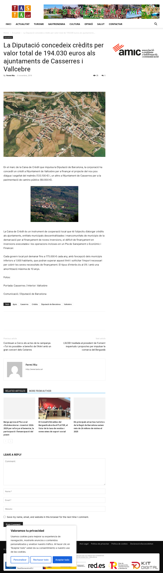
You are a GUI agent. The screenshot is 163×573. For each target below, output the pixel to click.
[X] (14, 82)
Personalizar (20, 559)
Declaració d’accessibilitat (141, 543)
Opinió (89, 24)
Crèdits (35, 304)
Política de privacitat (100, 543)
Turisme (39, 24)
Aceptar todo (62, 559)
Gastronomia (56, 24)
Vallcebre (68, 304)
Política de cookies (119, 543)
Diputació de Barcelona (50, 304)
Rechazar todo (41, 559)
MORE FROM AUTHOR (40, 391)
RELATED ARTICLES (15, 391)
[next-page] (11, 441)
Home (6, 32)
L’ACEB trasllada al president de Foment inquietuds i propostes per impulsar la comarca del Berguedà (84, 346)
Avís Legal (84, 543)
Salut (100, 24)
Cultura (75, 24)
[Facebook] (7, 82)
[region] (41, 546)
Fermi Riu (10, 75)
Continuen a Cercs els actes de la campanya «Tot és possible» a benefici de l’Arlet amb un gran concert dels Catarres (27, 346)
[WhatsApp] (28, 82)
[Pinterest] (21, 82)
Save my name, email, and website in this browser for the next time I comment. (48, 517)
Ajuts (15, 304)
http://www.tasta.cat (34, 369)
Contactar (115, 24)
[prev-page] (5, 441)
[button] (155, 24)
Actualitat (22, 24)
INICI (8, 24)
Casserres (24, 304)
